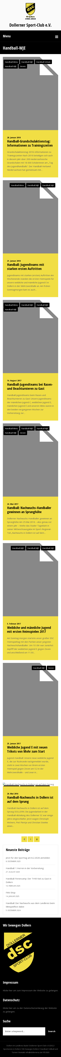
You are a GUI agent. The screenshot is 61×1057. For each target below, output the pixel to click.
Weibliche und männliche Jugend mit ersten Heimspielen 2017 (29, 629)
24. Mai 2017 (12, 504)
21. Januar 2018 (14, 260)
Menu (7, 36)
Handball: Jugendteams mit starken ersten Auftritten (25, 266)
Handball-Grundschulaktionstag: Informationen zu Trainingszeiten (30, 143)
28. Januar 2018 (14, 137)
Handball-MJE (27, 62)
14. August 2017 (14, 380)
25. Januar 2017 (14, 743)
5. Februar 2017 (14, 623)
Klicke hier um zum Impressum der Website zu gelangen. (30, 990)
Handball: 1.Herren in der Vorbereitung (25, 868)
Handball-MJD (27, 305)
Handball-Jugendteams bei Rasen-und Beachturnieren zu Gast (30, 386)
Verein (23, 66)
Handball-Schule (43, 62)
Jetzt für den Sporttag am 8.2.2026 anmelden (28, 857)
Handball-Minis (11, 62)
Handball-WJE (10, 66)
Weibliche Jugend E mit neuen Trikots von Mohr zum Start (27, 749)
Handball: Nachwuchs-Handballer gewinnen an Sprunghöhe (29, 509)
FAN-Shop (10, 892)
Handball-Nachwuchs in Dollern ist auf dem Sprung (30, 799)
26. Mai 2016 (12, 793)
